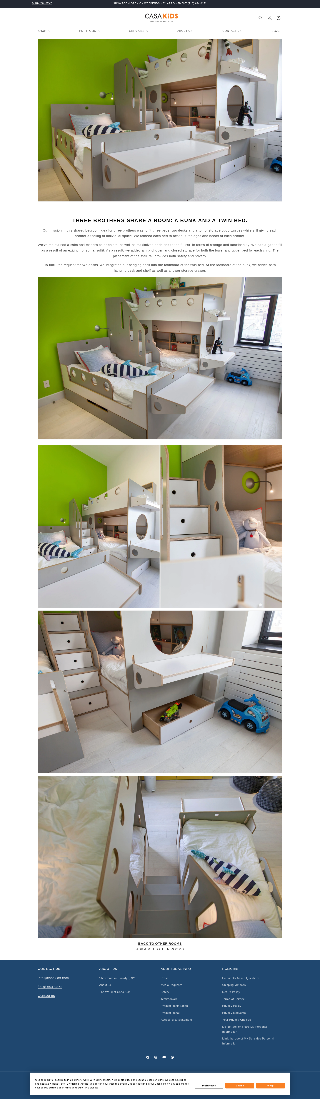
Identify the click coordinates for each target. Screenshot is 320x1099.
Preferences (209, 1085)
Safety (165, 991)
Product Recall (170, 1012)
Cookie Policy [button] (162, 1084)
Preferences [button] (91, 1087)
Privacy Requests (234, 1012)
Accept (270, 1085)
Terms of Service (233, 999)
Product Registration (174, 1005)
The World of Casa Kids (115, 991)
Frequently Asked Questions (241, 978)
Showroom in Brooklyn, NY (117, 978)
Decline (240, 1085)
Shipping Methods (234, 984)
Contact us (46, 996)
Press (165, 978)
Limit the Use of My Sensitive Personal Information (248, 1041)
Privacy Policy (231, 1005)
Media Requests (171, 984)
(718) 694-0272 (42, 3)
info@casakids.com (53, 978)
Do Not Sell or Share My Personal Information (244, 1029)
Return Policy (231, 991)
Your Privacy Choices (236, 1019)
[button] (43, 31)
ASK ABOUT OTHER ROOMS (160, 949)
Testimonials (169, 999)
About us (105, 984)
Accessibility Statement (176, 1019)
